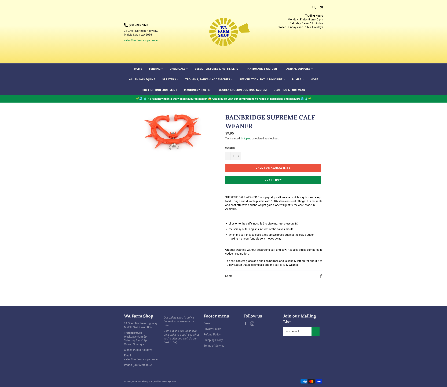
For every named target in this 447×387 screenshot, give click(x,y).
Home (138, 68)
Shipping (246, 138)
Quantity (230, 148)
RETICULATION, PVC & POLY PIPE (261, 79)
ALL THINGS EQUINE (142, 79)
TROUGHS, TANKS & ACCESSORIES (208, 79)
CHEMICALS (178, 68)
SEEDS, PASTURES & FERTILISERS (217, 68)
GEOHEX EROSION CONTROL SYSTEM (243, 90)
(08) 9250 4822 (142, 365)
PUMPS (297, 79)
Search (208, 323)
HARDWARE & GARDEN (262, 68)
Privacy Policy (212, 329)
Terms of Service (214, 345)
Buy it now (273, 179)
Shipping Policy (213, 340)
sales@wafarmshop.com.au (141, 40)
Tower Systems (169, 381)
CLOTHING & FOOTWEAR (289, 90)
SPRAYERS (169, 79)
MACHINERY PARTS (197, 90)
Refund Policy (212, 334)
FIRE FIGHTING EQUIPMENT (159, 90)
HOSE (314, 79)
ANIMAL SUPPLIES (298, 68)
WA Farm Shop (139, 381)
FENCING (155, 68)
